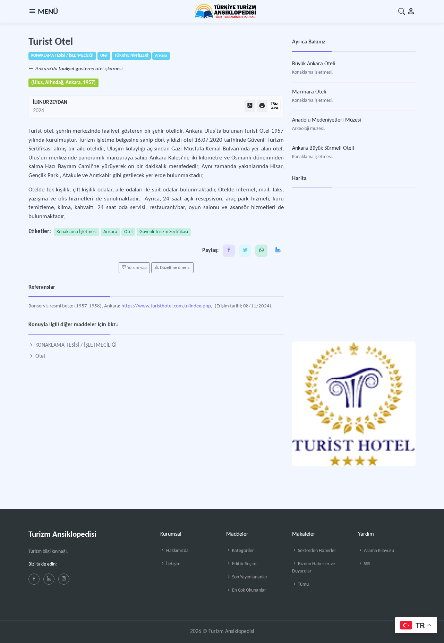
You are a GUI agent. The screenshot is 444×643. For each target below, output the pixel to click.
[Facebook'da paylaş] (229, 251)
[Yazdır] (262, 106)
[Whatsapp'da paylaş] (261, 251)
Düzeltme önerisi (174, 267)
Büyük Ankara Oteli (313, 64)
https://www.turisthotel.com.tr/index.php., (167, 306)
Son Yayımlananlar (249, 577)
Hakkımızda (177, 550)
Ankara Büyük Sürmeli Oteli (323, 148)
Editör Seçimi (244, 564)
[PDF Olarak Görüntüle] (250, 106)
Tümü (303, 584)
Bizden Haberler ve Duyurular (313, 567)
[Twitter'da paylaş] (245, 251)
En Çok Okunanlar (248, 590)
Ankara (110, 231)
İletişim (172, 564)
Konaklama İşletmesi (76, 231)
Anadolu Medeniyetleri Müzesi (326, 120)
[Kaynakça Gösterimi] (275, 106)
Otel (128, 231)
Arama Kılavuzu (378, 550)
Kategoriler (242, 550)
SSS (366, 564)
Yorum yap (136, 267)
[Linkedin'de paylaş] (278, 251)
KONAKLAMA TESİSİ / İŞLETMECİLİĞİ (75, 345)
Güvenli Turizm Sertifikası (163, 231)
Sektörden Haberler (316, 550)
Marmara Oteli (309, 92)
